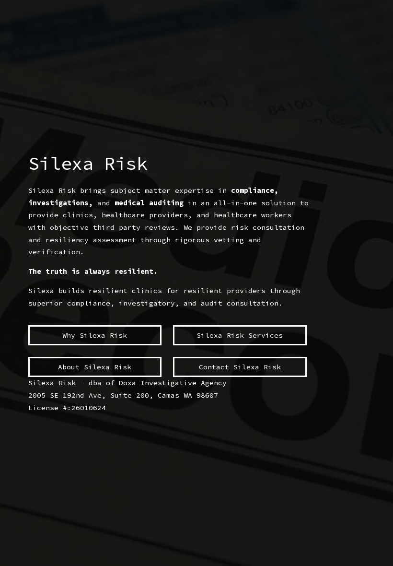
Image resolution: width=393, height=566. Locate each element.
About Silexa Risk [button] (94, 367)
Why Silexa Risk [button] (94, 335)
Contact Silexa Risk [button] (240, 367)
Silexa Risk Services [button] (239, 335)
